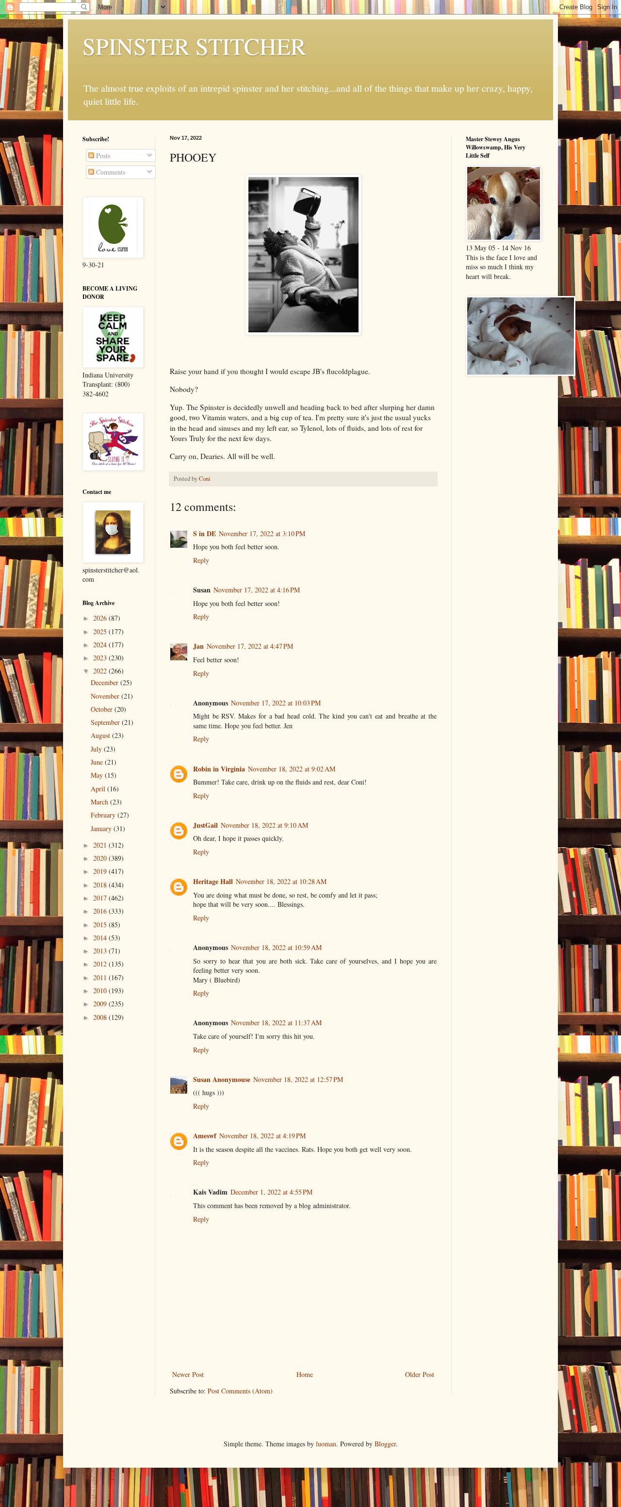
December (105, 682)
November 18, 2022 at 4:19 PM (262, 1135)
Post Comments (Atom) (240, 1390)
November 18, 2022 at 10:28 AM (281, 881)
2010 (101, 990)
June (98, 762)
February (104, 814)
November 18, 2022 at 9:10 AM (264, 825)
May (98, 775)
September (106, 722)
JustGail (205, 825)
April (99, 788)
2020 (101, 858)
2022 (101, 670)
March (100, 801)
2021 (101, 845)
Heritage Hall (213, 881)
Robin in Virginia (219, 769)
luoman (326, 1443)
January (102, 828)
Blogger (385, 1443)
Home (304, 1374)
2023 (101, 657)
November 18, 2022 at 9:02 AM (291, 768)
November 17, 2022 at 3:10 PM (262, 533)
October (102, 709)
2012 (101, 963)
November (106, 696)
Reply (201, 560)
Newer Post (188, 1374)
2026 (101, 617)
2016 (101, 911)
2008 (101, 1017)
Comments (109, 172)
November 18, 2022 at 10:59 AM (276, 947)
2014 (101, 937)
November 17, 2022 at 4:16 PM (256, 589)
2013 (101, 950)
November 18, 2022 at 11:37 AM (276, 1022)
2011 (101, 977)
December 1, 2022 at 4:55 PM (271, 1191)
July (97, 749)
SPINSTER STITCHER (194, 45)
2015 (101, 924)
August (101, 735)
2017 (101, 897)
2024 (101, 644)
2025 (101, 631)
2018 (101, 884)
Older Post (419, 1374)
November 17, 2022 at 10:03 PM (276, 702)
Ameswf (204, 1135)
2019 (101, 871)
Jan (198, 646)
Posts (102, 155)
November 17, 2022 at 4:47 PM (250, 646)
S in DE (204, 533)
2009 (101, 1003)
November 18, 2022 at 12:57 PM (298, 1079)
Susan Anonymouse (221, 1079)
